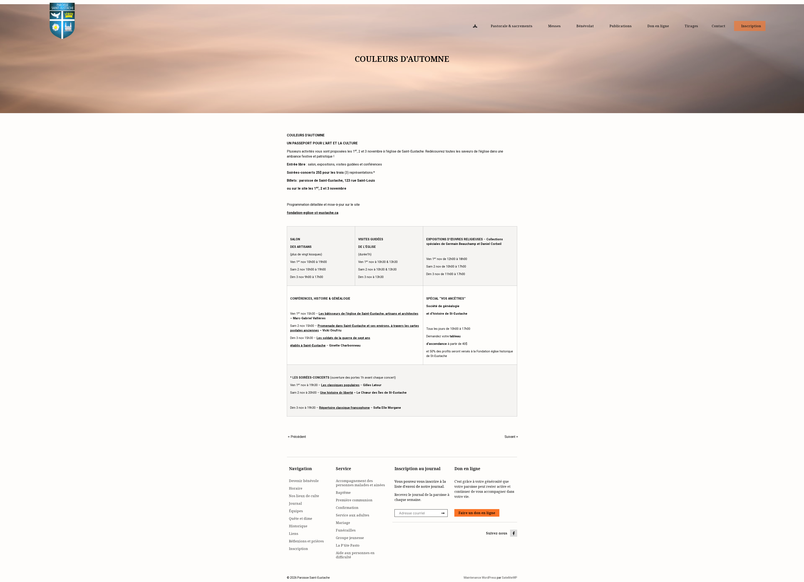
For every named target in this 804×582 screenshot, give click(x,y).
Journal (295, 503)
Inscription (751, 26)
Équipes (296, 511)
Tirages (691, 26)
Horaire (295, 488)
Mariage (343, 522)
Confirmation (347, 507)
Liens (293, 533)
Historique (298, 526)
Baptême (343, 492)
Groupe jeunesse (350, 537)
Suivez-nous (496, 533)
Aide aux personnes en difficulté (355, 555)
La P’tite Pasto (347, 545)
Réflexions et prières (306, 541)
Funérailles (346, 530)
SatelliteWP (509, 577)
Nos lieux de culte (304, 496)
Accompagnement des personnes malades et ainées (360, 483)
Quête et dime (300, 518)
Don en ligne (658, 26)
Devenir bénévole (304, 481)
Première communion (354, 500)
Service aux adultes (352, 515)
